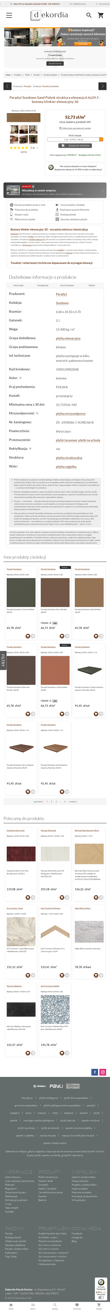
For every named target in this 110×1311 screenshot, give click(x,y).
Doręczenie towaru (15, 1192)
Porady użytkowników (17, 1248)
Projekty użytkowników (84, 1184)
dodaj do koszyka (79, 145)
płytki (97, 1113)
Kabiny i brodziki (47, 1188)
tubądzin (15, 1113)
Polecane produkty (82, 1192)
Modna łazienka (46, 1264)
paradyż (91, 1105)
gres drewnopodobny (26, 1105)
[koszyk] (28, 636)
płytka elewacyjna (68, 338)
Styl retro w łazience (49, 1245)
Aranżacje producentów (84, 1196)
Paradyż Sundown (50, 86)
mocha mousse (48, 1135)
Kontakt (9, 1211)
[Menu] (9, 15)
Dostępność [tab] (42, 285)
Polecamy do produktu (26, 209)
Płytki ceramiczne (48, 1177)
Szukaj (55, 1309)
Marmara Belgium (14, 986)
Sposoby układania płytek (73, 219)
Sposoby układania (15, 1245)
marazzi (42, 1113)
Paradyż (27, 86)
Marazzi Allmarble (48, 830)
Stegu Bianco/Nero (83, 908)
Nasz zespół (11, 1207)
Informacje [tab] (18, 285)
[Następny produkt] (102, 86)
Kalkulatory (11, 1252)
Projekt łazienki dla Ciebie (52, 1233)
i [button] (20, 378)
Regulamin (11, 1188)
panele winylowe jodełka (79, 1128)
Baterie (42, 1200)
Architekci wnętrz (48, 1237)
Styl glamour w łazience (51, 1260)
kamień (84, 1113)
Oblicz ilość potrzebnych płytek (76, 128)
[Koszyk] (101, 15)
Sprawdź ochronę (55, 63)
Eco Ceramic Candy (15, 908)
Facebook (77, 1233)
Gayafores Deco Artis (16, 830)
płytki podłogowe (48, 1097)
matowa (69, 253)
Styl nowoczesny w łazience (53, 1252)
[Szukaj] (89, 15)
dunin (29, 1113)
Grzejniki (43, 1184)
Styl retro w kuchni (48, 1248)
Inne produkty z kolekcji (72, 204)
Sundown (14, 234)
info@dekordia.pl (58, 4)
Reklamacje (11, 1196)
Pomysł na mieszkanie (50, 1241)
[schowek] (33, 636)
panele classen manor (55, 1143)
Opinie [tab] (92, 285)
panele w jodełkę (25, 1135)
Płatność (9, 1184)
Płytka (31, 236)
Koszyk (99, 1309)
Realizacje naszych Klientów (74, 209)
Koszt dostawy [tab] (67, 285)
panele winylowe (91, 1120)
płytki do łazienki (50, 1128)
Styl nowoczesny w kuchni (52, 1256)
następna (73, 801)
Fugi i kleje (11, 1256)
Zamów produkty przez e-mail (29, 204)
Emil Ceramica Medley (50, 986)
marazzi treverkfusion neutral (78, 1135)
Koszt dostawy (13, 1177)
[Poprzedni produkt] (7, 86)
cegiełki (60, 250)
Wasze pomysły (80, 1181)
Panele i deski (45, 1181)
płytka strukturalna (69, 458)
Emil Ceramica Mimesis (50, 908)
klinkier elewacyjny (37, 239)
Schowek (77, 1309)
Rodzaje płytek (68, 214)
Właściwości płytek (24, 219)
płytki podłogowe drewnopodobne (62, 1105)
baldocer (69, 1113)
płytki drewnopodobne (76, 1097)
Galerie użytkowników (84, 1177)
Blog (74, 1241)
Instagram (77, 1237)
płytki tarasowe (66, 440)
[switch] (101, 1297)
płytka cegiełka (66, 466)
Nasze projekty (80, 1188)
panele (13, 1120)
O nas (8, 1204)
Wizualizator (79, 1200)
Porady (9, 1233)
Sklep (11, 1309)
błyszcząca (27, 245)
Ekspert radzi (21, 214)
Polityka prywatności (16, 1200)
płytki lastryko (68, 1120)
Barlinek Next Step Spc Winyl (87, 830)
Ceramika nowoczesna (50, 1192)
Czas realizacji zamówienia (19, 1181)
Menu (33, 1309)
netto (55, 1113)
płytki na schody (89, 440)
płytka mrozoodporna (70, 413)
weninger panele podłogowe (38, 1120)
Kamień (42, 1196)
